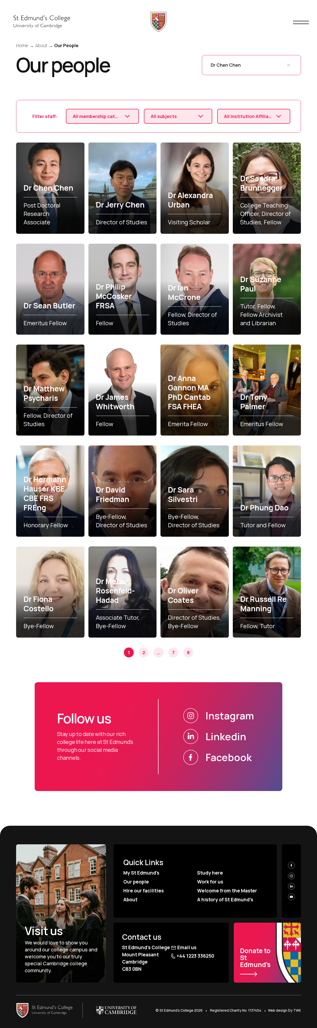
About (130, 899)
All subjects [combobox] (164, 116)
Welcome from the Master (227, 890)
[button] (288, 65)
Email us (186, 947)
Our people (136, 882)
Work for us (210, 882)
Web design (277, 1010)
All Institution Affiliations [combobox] (247, 116)
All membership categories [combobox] (96, 116)
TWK (297, 1010)
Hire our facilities (143, 890)
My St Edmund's (141, 873)
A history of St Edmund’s (225, 899)
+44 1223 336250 (195, 956)
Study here (210, 873)
